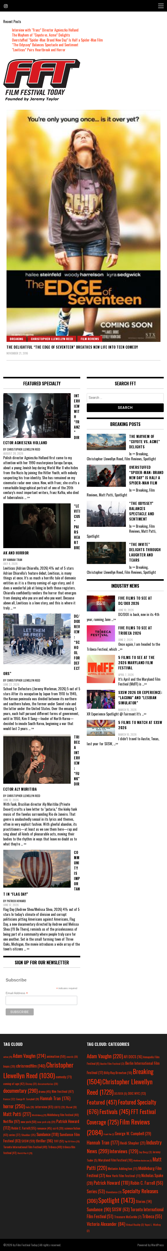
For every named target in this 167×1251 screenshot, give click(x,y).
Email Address (17, 993)
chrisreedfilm (30, 1066)
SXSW (28, 1140)
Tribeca (55, 1147)
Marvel (71, 1107)
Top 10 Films (72, 1141)
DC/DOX (120, 1093)
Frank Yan (109, 1134)
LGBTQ (59, 1107)
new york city (46, 1122)
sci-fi (58, 1128)
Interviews (124, 1151)
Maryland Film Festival (115, 1160)
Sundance (48, 1134)
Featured (102, 1102)
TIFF (59, 1141)
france (9, 1099)
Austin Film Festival (112, 1063)
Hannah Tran (55, 1098)
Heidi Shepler (132, 1143)
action (7, 1056)
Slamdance (114, 1192)
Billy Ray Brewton (118, 1072)
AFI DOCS (133, 1056)
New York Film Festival (123, 1175)
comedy (64, 1076)
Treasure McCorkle (127, 1216)
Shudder (28, 1135)
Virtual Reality (135, 1224)
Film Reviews (90, 338)
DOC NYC (137, 1093)
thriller (44, 1140)
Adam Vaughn (29, 1055)
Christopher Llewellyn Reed (52, 338)
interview (44, 1106)
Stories (144, 1201)
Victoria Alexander (106, 1223)
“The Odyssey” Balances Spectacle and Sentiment (45, 44)
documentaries (48, 1084)
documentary (20, 1090)
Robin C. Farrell (23, 1128)
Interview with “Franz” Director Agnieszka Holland (45, 30)
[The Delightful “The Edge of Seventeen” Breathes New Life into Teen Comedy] (83, 226)
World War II (24, 1153)
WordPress (157, 1245)
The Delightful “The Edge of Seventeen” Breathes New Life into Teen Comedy (72, 347)
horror (14, 1106)
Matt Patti (17, 1113)
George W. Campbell (27, 1099)
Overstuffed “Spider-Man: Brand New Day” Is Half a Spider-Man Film (57, 40)
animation (56, 1056)
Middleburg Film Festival (63, 1115)
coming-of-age (14, 1083)
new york (28, 1121)
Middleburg (39, 1115)
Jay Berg (145, 1152)
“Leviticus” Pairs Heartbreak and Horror (38, 49)
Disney (31, 1084)
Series (96, 1191)
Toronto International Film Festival (25, 1147)
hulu (30, 1107)
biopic (9, 1066)
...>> (113, 619)
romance (44, 1128)
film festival (62, 1091)
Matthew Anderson (142, 1160)
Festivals (114, 1111)
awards (72, 1056)
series (14, 1135)
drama (44, 1091)
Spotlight (116, 1200)
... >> (27, 497)
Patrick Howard (112, 1182)
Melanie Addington (122, 1168)
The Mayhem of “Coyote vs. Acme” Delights (41, 35)
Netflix (11, 1121)
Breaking (16, 338)
